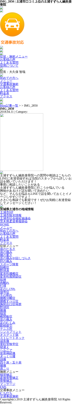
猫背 (3, 313)
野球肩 (4, 270)
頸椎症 (4, 267)
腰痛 (3, 365)
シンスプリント (11, 331)
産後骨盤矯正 (9, 377)
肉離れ (4, 282)
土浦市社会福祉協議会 (15, 218)
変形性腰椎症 (9, 273)
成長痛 (4, 341)
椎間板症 (6, 316)
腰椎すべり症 (9, 301)
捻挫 (3, 279)
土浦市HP (6, 212)
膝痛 (3, 310)
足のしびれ (7, 288)
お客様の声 (7, 59)
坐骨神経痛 (7, 353)
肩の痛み (6, 252)
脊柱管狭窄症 (9, 344)
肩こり (4, 368)
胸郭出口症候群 (11, 304)
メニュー (6, 81)
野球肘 (4, 307)
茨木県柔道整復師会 (14, 221)
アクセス (6, 96)
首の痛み (6, 319)
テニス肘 (6, 328)
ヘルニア (6, 350)
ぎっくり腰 (7, 356)
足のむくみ (7, 322)
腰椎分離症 (7, 298)
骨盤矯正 (6, 381)
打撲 (3, 285)
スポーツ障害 (9, 264)
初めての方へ (9, 78)
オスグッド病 (9, 335)
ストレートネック (12, 338)
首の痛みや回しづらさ (15, 258)
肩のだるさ (7, 249)
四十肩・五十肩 (11, 362)
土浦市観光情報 (11, 215)
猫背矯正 (6, 374)
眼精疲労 (6, 325)
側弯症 (4, 292)
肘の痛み (6, 261)
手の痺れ (6, 295)
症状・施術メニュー (14, 56)
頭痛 (3, 359)
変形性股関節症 (11, 276)
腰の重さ (6, 255)
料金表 (4, 93)
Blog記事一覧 (9, 105)
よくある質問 (9, 62)
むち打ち (6, 393)
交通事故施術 (9, 84)
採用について (9, 65)
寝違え (4, 347)
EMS (3, 387)
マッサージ (7, 384)
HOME (4, 224)
